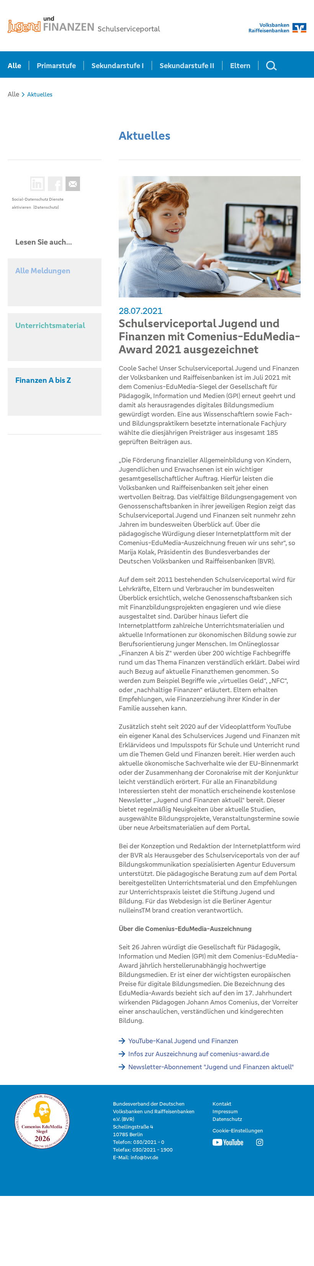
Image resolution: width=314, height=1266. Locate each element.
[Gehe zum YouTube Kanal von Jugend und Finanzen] (228, 1142)
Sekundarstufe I (118, 65)
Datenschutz (227, 1119)
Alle (14, 65)
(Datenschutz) (46, 207)
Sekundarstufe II (187, 65)
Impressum (225, 1111)
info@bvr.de (144, 1157)
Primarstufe (56, 65)
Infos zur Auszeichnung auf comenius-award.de (198, 1054)
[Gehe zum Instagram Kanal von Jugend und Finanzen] (259, 1142)
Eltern (240, 65)
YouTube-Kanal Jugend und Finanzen (183, 1041)
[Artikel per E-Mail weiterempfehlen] (71, 183)
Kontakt (222, 1104)
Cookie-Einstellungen (238, 1130)
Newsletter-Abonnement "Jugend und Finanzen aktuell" (211, 1067)
